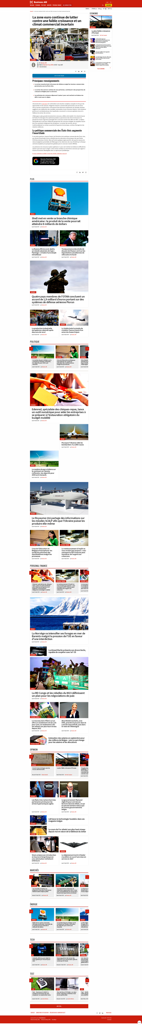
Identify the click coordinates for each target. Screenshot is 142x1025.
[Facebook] (97, 1012)
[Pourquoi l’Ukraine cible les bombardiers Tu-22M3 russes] (74, 425)
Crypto (110, 8)
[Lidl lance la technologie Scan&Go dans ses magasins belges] (38, 816)
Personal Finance (57, 5)
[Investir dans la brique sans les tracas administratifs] (42, 754)
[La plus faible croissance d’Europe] (67, 754)
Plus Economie (104, 68)
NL (111, 2)
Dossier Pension (35, 744)
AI (32, 955)
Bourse (33, 851)
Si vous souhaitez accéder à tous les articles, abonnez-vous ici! (49, 153)
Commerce (63, 245)
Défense (33, 245)
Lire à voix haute (59, 75)
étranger (83, 955)
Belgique (32, 5)
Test (104, 8)
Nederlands (108, 1012)
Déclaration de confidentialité (57, 1012)
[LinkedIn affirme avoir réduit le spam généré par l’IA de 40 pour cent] (42, 944)
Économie (37, 5)
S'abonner (108, 5)
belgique (59, 765)
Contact (33, 1012)
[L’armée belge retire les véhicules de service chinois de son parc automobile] (92, 56)
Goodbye (54, 1019)
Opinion (94, 8)
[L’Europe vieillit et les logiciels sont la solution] (92, 51)
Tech (100, 8)
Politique (43, 5)
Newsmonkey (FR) (45, 1019)
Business (33, 292)
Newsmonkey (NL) (35, 1019)
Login (107, 2)
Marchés (49, 5)
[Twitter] (100, 1012)
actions (34, 886)
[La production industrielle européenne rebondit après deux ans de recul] (44, 310)
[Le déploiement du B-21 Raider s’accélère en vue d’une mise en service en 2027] (74, 837)
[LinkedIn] (102, 1012)
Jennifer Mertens (45, 998)
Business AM (44, 63)
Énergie (88, 8)
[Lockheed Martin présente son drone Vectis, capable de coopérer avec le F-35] (38, 647)
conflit (33, 689)
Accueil (31, 11)
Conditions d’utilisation (42, 1012)
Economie (33, 60)
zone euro (44, 104)
